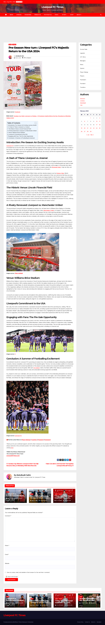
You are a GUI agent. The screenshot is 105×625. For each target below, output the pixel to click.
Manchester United (48, 210)
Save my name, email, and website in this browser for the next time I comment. (28, 572)
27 (84, 131)
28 (87, 131)
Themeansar (30, 622)
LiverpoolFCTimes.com (13, 455)
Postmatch (48, 14)
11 (99, 121)
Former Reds (83, 49)
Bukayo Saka (60, 173)
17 (96, 124)
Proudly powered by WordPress (11, 622)
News (11, 14)
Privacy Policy (80, 622)
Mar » (92, 134)
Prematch (37, 14)
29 (90, 131)
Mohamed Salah (56, 167)
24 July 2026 (84, 603)
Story (64, 14)
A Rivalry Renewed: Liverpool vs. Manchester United (22, 130)
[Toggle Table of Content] (34, 123)
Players (82, 76)
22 (90, 128)
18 (99, 124)
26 (81, 131)
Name (7, 545)
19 (81, 128)
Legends (82, 53)
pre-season (37, 367)
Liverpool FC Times (52, 7)
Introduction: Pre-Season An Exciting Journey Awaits (22, 125)
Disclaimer (99, 622)
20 (84, 128)
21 (87, 128)
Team (56, 14)
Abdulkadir (83, 103)
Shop (72, 14)
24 (96, 128)
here (12, 447)
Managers (83, 60)
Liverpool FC (9, 145)
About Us (93, 622)
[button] (100, 14)
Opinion (18, 14)
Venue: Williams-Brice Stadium (16, 132)
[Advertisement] (52, 27)
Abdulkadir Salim (20, 56)
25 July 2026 (11, 603)
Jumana (82, 101)
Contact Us (87, 622)
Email (7, 554)
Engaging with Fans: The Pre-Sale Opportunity (20, 136)
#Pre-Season (27, 57)
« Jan (87, 134)
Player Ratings (26, 439)
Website (7, 563)
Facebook (17, 112)
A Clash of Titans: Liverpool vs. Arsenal (19, 127)
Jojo (81, 105)
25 (99, 128)
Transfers (27, 14)
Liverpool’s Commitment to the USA (18, 134)
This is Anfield (18, 273)
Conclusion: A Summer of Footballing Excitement (21, 138)
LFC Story (83, 57)
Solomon (82, 98)
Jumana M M (43, 500)
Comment (8, 516)
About (79, 14)
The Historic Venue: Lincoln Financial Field (19, 129)
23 (93, 128)
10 (96, 121)
